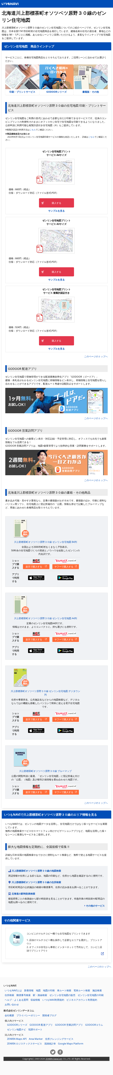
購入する (56, 203)
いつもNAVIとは (13, 990)
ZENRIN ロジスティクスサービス (24, 1043)
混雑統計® (50, 1043)
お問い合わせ (12, 1004)
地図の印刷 (49, 990)
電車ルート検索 (82, 990)
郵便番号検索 (23, 995)
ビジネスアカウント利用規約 (82, 999)
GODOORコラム (94, 1024)
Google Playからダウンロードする (65, 577)
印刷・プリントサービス (22, 91)
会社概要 (9, 1015)
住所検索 (9, 995)
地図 (38, 990)
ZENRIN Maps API (16, 1038)
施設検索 (97, 990)
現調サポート (35, 1029)
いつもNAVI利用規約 (53, 999)
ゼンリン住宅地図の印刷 (91, 995)
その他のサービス (95, 905)
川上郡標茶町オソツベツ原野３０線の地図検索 (36, 870)
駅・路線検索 (40, 995)
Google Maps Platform (70, 1043)
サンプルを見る (56, 210)
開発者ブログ (49, 1015)
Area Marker (36, 1038)
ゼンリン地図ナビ (16, 1029)
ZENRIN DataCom (53, 1058)
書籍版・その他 (90, 91)
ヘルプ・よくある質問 (16, 999)
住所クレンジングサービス (59, 1038)
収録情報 (35, 999)
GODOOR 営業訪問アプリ (69, 1024)
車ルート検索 (64, 990)
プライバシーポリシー (28, 1015)
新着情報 (29, 990)
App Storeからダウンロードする (36, 577)
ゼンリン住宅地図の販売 (62, 995)
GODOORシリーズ (56, 91)
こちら (33, 129)
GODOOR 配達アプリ (41, 1024)
